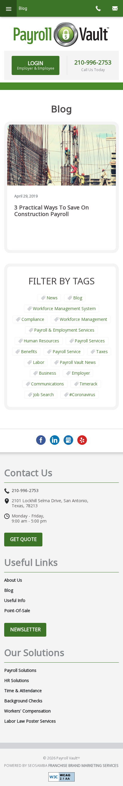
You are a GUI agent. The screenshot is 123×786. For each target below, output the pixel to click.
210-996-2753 (92, 62)
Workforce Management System (64, 308)
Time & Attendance (23, 691)
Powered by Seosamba (61, 765)
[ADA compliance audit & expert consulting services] (61, 776)
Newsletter (25, 629)
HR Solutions (16, 680)
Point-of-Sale (17, 611)
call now (98, 8)
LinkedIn (54, 440)
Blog (77, 298)
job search (43, 394)
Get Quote (23, 539)
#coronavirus (82, 394)
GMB (68, 440)
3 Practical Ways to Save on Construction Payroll (51, 210)
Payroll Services (90, 341)
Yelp (82, 440)
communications (47, 384)
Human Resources (41, 341)
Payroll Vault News (78, 362)
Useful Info (14, 600)
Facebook (41, 440)
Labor (38, 362)
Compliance (32, 319)
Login (35, 65)
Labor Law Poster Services (30, 721)
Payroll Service (67, 351)
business (47, 373)
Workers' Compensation (27, 711)
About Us (13, 580)
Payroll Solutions (20, 670)
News (52, 298)
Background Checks (23, 701)
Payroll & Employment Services (64, 330)
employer (81, 373)
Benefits (29, 351)
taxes (102, 351)
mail (114, 8)
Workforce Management (83, 319)
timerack (88, 384)
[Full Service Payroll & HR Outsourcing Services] (61, 34)
